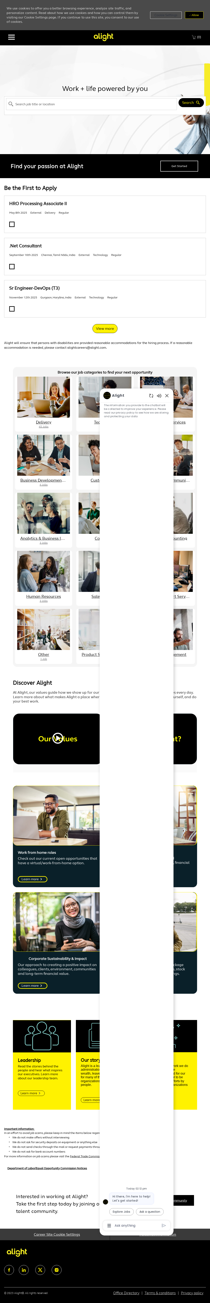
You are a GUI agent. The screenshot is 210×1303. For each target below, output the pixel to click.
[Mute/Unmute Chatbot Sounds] (159, 396)
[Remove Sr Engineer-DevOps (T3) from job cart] (12, 309)
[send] (164, 1225)
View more (105, 328)
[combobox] (91, 104)
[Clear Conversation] (151, 395)
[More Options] (109, 1225)
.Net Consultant (25, 246)
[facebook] (9, 1270)
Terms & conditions (160, 1293)
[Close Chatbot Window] (167, 395)
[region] (136, 810)
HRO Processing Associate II (38, 203)
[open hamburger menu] (11, 37)
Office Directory (126, 1293)
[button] (166, 15)
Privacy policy (192, 1293)
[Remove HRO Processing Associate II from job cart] (12, 224)
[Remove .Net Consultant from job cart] (12, 266)
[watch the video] (57, 738)
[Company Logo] (103, 37)
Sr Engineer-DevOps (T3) (34, 288)
